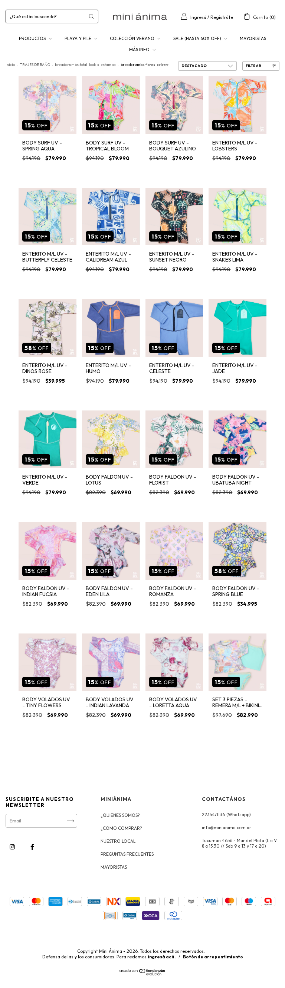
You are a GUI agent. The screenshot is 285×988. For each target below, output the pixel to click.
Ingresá (198, 17)
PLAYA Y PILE (78, 38)
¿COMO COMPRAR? (121, 828)
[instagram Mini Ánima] (13, 847)
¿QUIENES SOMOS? (120, 815)
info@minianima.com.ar (226, 827)
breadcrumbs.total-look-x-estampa (85, 64)
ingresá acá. (162, 956)
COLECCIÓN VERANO (132, 38)
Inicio (10, 64)
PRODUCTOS (33, 38)
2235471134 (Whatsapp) (226, 814)
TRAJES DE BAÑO (35, 64)
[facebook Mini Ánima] (32, 847)
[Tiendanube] (142, 974)
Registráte (221, 17)
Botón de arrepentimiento (213, 956)
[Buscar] (91, 16)
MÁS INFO (140, 49)
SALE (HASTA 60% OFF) (197, 38)
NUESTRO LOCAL (118, 841)
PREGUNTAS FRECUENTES (127, 854)
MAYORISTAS (253, 38)
